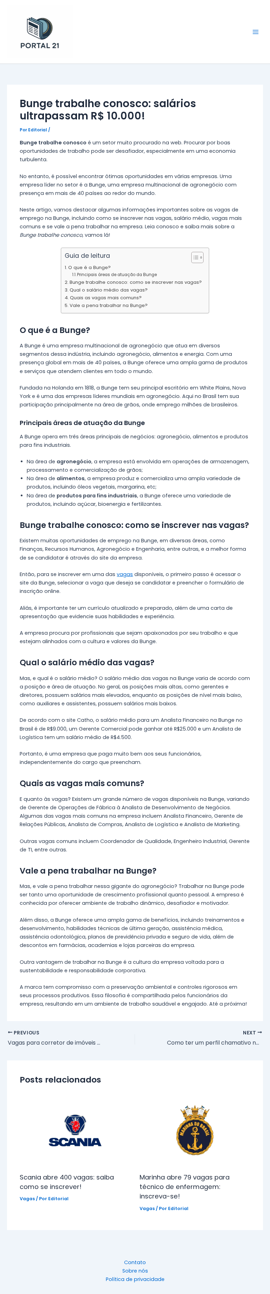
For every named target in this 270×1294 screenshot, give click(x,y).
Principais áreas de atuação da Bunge (117, 274)
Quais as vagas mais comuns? (106, 297)
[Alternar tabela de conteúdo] (194, 257)
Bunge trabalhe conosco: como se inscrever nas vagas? (136, 282)
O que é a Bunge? (89, 267)
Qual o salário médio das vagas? (109, 290)
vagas (125, 574)
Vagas (27, 1199)
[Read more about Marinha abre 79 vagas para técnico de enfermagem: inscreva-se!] (195, 1129)
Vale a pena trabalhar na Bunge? (109, 305)
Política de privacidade (135, 1279)
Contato (135, 1262)
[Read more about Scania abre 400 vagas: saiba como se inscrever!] (75, 1129)
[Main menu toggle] (255, 32)
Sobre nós (135, 1270)
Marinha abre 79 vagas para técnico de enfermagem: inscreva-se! (185, 1187)
